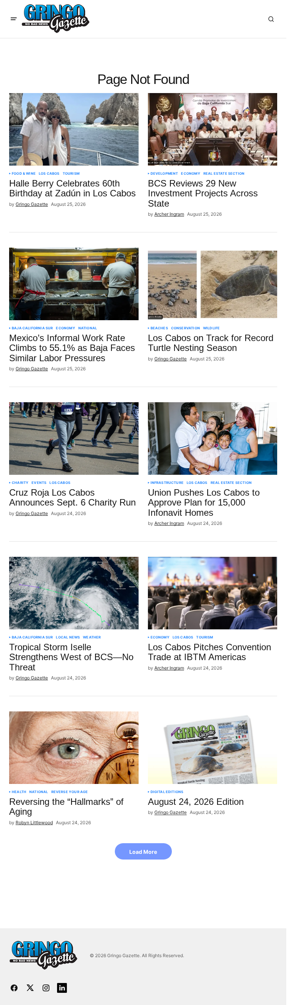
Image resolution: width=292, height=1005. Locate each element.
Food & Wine (24, 173)
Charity (20, 483)
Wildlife (211, 328)
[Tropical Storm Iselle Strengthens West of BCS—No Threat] (74, 593)
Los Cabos (49, 173)
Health (19, 792)
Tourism (71, 173)
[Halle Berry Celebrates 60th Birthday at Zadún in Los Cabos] (74, 129)
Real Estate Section (223, 173)
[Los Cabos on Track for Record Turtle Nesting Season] (213, 284)
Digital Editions (167, 792)
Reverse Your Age (69, 792)
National (87, 328)
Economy (190, 173)
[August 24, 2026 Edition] (213, 747)
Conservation (185, 328)
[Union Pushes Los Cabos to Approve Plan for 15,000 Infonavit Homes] (213, 438)
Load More (143, 852)
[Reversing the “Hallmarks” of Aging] (74, 747)
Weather (92, 637)
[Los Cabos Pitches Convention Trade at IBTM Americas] (213, 593)
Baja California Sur (32, 328)
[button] (13, 19)
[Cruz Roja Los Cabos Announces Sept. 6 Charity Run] (74, 438)
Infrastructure (167, 483)
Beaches (159, 328)
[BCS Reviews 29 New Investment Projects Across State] (213, 129)
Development (164, 173)
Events (39, 483)
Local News (68, 637)
